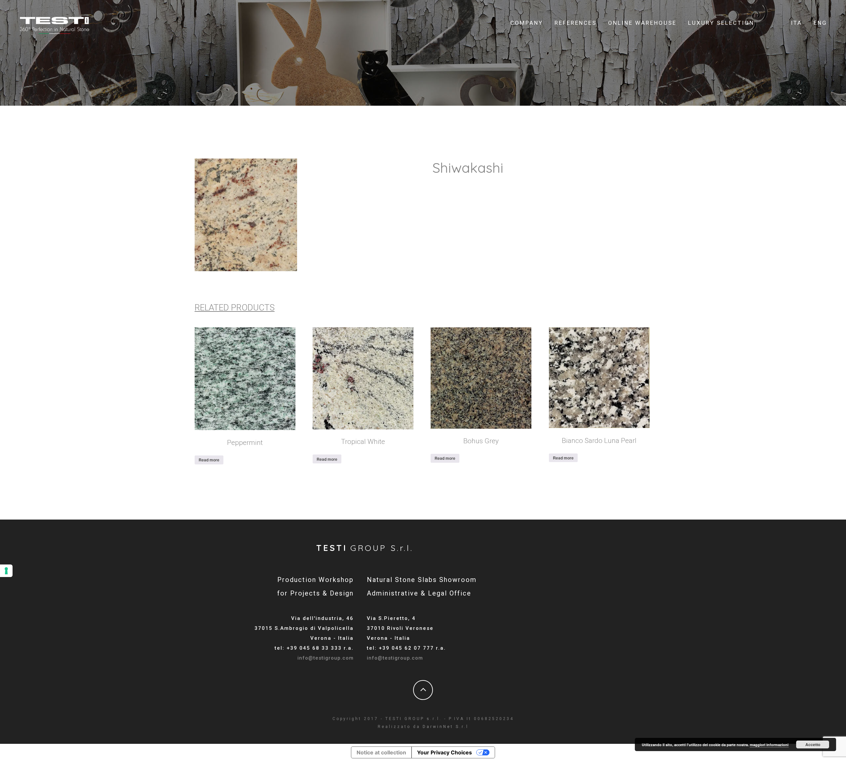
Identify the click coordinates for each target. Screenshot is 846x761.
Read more (209, 460)
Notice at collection (381, 752)
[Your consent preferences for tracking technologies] (6, 570)
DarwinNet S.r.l (446, 726)
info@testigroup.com (325, 658)
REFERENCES (575, 22)
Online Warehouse (642, 22)
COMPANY (526, 22)
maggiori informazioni (769, 744)
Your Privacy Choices (444, 752)
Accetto (812, 744)
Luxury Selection (721, 22)
